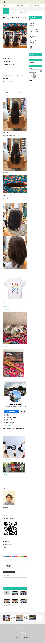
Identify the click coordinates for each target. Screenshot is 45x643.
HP (7, 50)
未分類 (30, 48)
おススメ (30, 24)
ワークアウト (31, 42)
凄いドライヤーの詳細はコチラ (8, 459)
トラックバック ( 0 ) (21, 571)
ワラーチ (30, 43)
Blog (39, 5)
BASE (8, 309)
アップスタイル (31, 23)
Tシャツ (30, 19)
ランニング (30, 41)
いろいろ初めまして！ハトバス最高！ (26, 618)
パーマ (30, 32)
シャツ (13, 303)
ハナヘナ (30, 34)
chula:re (22, 626)
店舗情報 (30, 47)
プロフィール (8, 425)
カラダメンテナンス (32, 29)
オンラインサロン (31, 25)
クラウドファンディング (33, 31)
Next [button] (43, 618)
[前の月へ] (37, 68)
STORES (9, 306)
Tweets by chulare (32, 62)
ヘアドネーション (9, 18)
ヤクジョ (30, 38)
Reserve (30, 5)
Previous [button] (1, 618)
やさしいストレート (32, 40)
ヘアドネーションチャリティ (8, 303)
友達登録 (6, 538)
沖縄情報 (30, 49)
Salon (9, 5)
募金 (29, 46)
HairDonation (20, 5)
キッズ (30, 30)
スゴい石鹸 (5, 346)
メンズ (30, 37)
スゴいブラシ (5, 379)
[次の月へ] (41, 68)
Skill (13, 5)
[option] (9, 618)
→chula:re (4, 50)
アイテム (30, 22)
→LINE (4, 538)
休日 (29, 44)
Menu (5, 5)
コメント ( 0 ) (9, 571)
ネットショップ (6, 306)
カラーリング (31, 28)
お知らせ (30, 26)
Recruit (35, 5)
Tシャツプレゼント (32, 20)
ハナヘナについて (6, 474)
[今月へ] (39, 68)
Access (25, 5)
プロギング (30, 35)
